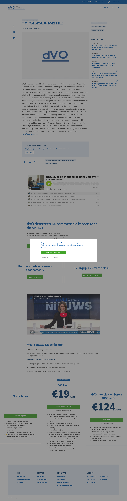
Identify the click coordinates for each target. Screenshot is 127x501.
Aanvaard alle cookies (53, 252)
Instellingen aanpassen (50, 257)
